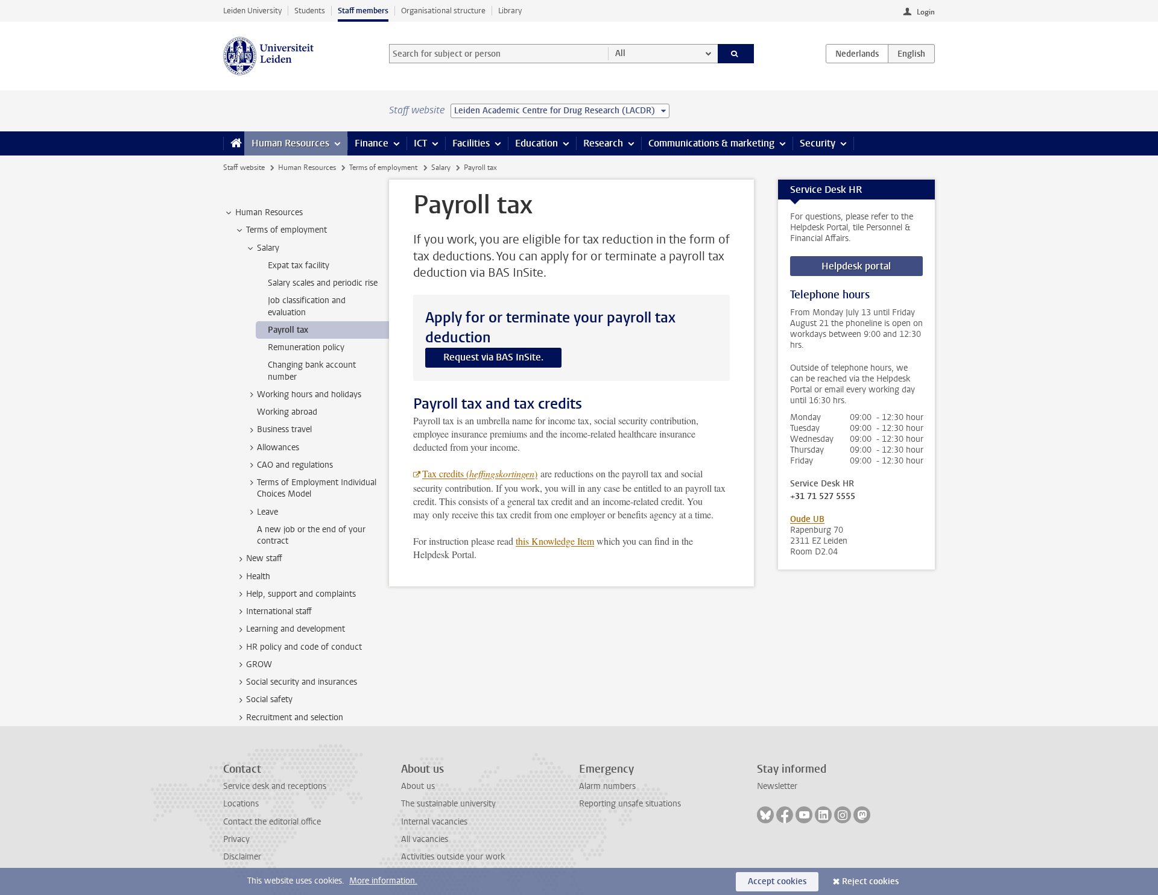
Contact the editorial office (272, 821)
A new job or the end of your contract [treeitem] (311, 535)
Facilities (471, 143)
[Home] (233, 143)
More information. (383, 881)
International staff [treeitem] (279, 611)
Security (817, 143)
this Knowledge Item (555, 541)
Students (309, 10)
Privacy (236, 839)
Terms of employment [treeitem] (286, 230)
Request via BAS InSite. (493, 357)
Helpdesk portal (856, 266)
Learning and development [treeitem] (295, 629)
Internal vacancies (434, 821)
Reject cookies (870, 881)
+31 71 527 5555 (822, 496)
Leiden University (252, 10)
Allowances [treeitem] (278, 447)
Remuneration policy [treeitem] (306, 347)
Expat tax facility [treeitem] (298, 265)
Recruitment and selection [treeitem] (294, 717)
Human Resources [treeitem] (269, 212)
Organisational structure (443, 10)
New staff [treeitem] (264, 558)
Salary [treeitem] (268, 248)
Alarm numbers (607, 786)
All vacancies (424, 839)
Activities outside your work (453, 856)
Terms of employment (383, 167)
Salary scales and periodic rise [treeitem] (323, 283)
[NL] (857, 53)
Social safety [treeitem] (269, 699)
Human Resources (290, 143)
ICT (420, 143)
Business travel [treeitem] (284, 429)
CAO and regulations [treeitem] (295, 465)
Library (510, 10)
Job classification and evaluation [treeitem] (307, 306)
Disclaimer (242, 856)
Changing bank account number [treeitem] (312, 370)
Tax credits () (479, 473)
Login (926, 12)
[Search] (736, 53)
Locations (241, 803)
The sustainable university (448, 803)
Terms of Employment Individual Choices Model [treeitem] (316, 488)
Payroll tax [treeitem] (288, 330)
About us (418, 786)
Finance (371, 143)
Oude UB (807, 519)
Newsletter (777, 786)
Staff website (244, 167)
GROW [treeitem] (259, 664)
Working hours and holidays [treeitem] (309, 394)
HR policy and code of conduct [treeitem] (304, 647)
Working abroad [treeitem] (287, 412)
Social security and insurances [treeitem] (301, 682)
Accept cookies (777, 881)
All (620, 53)
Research (603, 143)
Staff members (363, 10)
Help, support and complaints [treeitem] (301, 594)
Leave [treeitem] (267, 512)
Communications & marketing (711, 143)
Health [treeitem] (258, 576)
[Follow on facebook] (784, 814)
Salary (441, 167)
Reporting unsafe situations (630, 803)
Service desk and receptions (274, 786)
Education (536, 143)
